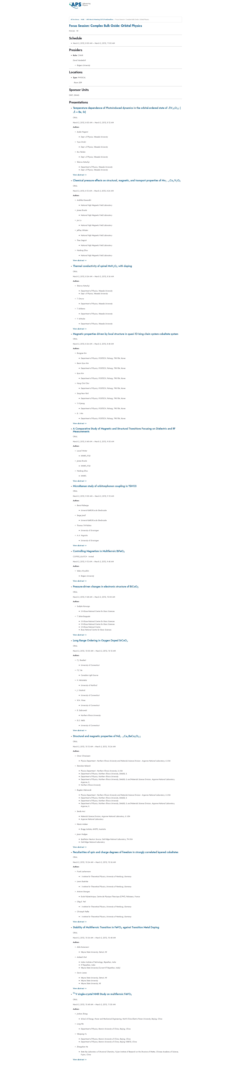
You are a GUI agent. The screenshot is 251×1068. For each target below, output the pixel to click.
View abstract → (79, 175)
